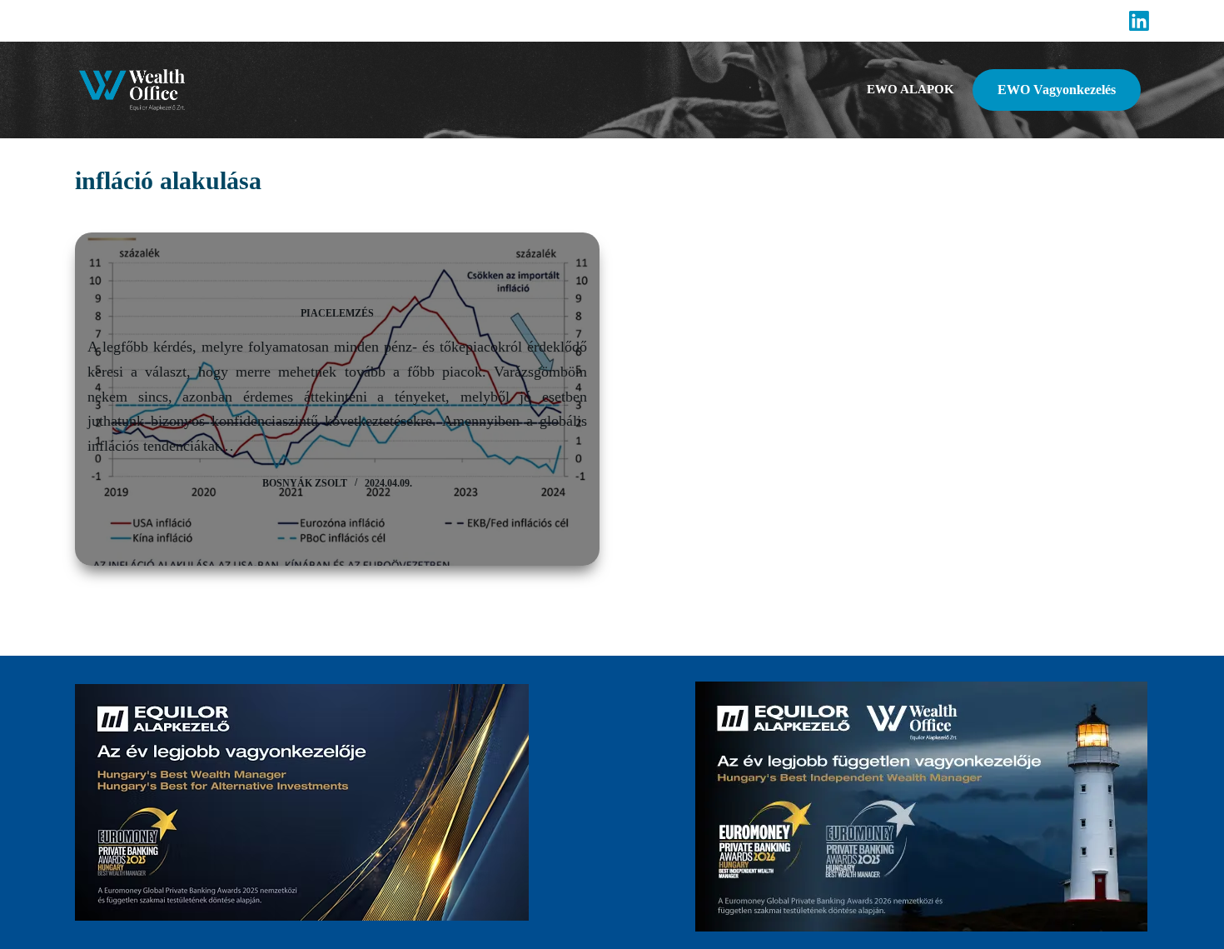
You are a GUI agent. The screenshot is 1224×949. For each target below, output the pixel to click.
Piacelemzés (337, 313)
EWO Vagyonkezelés (1057, 89)
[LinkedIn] (1139, 21)
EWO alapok (910, 89)
